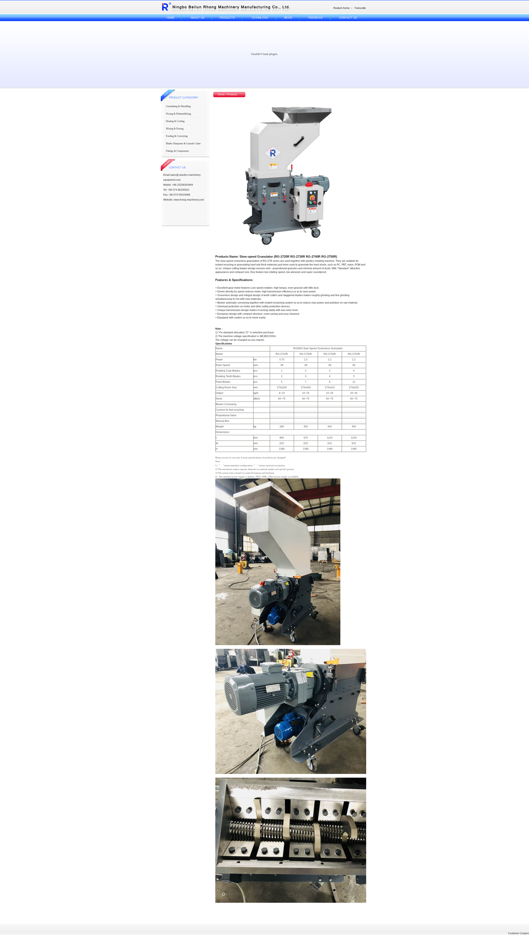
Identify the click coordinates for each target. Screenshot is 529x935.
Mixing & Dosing (174, 128)
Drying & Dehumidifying (178, 113)
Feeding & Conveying (177, 136)
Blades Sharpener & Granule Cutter (183, 143)
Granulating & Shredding (178, 106)
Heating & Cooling (175, 121)
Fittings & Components (177, 150)
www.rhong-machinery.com (189, 199)
